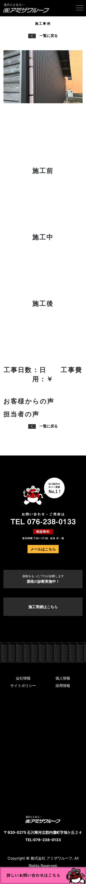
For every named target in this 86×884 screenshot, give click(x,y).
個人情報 (62, 678)
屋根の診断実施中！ (43, 578)
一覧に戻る (48, 35)
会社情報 (23, 678)
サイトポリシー (23, 685)
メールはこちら (43, 549)
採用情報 (62, 685)
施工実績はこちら (43, 606)
